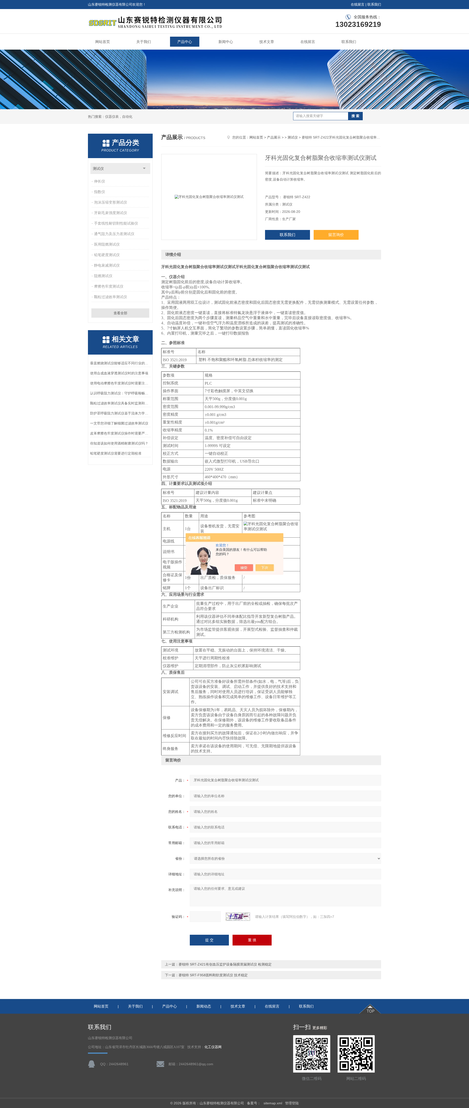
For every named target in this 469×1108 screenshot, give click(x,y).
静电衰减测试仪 (107, 265)
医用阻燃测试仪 (107, 244)
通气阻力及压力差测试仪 (114, 234)
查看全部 (120, 313)
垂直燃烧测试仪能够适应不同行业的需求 (120, 363)
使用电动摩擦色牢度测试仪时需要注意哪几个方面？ (120, 383)
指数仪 (99, 192)
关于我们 (143, 42)
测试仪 (98, 168)
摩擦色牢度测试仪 (108, 286)
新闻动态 (203, 1006)
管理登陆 (292, 1103)
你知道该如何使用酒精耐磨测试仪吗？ (119, 443)
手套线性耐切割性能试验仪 (116, 223)
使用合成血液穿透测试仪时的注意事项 (119, 373)
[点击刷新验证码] (238, 916)
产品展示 (274, 137)
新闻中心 (225, 42)
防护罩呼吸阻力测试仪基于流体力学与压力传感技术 (120, 413)
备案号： (254, 1103)
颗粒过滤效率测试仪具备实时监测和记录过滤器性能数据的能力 (120, 403)
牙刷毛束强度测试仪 (110, 213)
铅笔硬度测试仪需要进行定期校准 (115, 453)
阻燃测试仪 (103, 276)
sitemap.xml (273, 1103)
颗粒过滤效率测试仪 (110, 297)
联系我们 (374, 4)
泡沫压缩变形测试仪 (110, 202)
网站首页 (102, 42)
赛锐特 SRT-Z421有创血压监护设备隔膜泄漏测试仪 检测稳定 (225, 964)
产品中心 (184, 42)
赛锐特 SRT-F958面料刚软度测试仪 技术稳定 (213, 975)
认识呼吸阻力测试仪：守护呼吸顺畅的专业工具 (120, 393)
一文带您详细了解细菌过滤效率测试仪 (119, 423)
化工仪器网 (213, 1047)
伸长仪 (99, 181)
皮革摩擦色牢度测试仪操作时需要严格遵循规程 (120, 433)
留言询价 (336, 235)
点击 (144, 168)
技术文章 (266, 42)
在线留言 (357, 4)
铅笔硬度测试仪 (107, 255)
